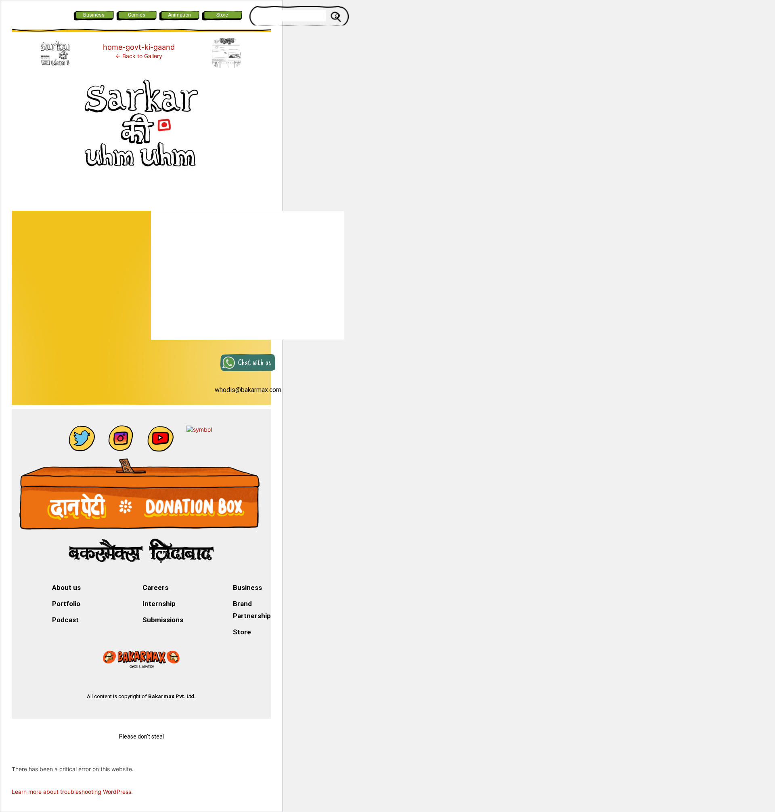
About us (66, 587)
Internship (159, 604)
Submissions (162, 620)
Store (222, 15)
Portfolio (66, 604)
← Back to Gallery (138, 55)
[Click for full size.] (141, 128)
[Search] (337, 15)
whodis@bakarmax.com (248, 390)
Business (94, 15)
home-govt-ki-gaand (139, 47)
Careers (155, 587)
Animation (179, 15)
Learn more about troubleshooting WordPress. (72, 791)
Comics (136, 15)
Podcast (65, 620)
